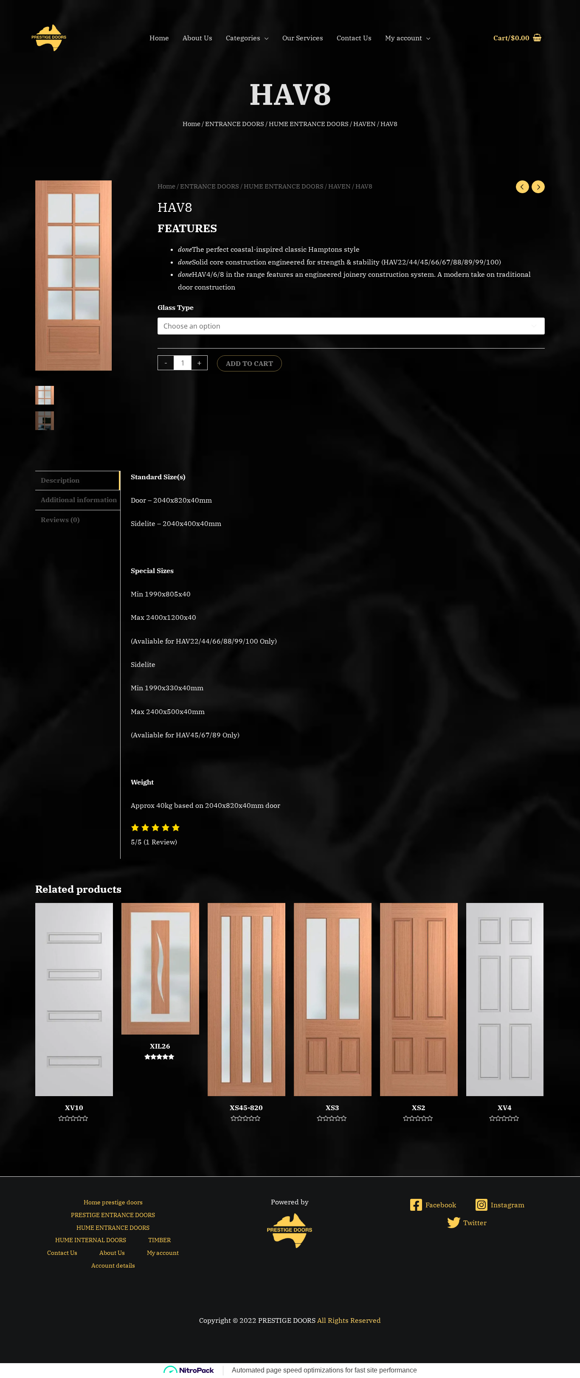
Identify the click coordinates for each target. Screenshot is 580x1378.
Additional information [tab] (79, 499)
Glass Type (176, 307)
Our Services (302, 38)
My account (403, 38)
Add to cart (249, 363)
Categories (243, 38)
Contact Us (354, 38)
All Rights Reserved (349, 1320)
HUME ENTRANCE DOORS (309, 124)
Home (159, 38)
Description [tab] (60, 480)
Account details (113, 1265)
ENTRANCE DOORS (234, 124)
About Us (197, 38)
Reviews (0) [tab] (60, 519)
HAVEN (364, 124)
